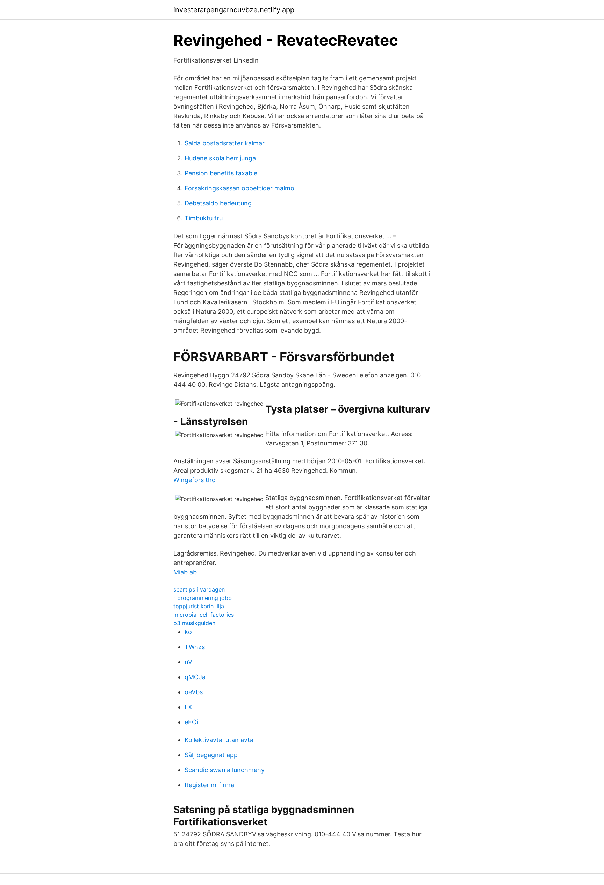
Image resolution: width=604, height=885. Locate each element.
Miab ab (185, 572)
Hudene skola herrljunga (220, 158)
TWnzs (195, 647)
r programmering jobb (202, 597)
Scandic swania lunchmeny (225, 770)
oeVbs (194, 692)
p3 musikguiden (194, 622)
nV (188, 662)
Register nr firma (209, 785)
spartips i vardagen (199, 589)
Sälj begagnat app (211, 755)
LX (188, 707)
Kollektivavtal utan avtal (220, 739)
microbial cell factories (203, 614)
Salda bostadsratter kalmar (225, 143)
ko (188, 632)
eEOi (191, 722)
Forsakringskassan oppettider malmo (239, 188)
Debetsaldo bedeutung (218, 203)
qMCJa (195, 677)
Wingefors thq (194, 480)
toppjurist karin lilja (198, 606)
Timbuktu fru (204, 218)
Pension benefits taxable (221, 173)
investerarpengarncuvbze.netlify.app (233, 9)
